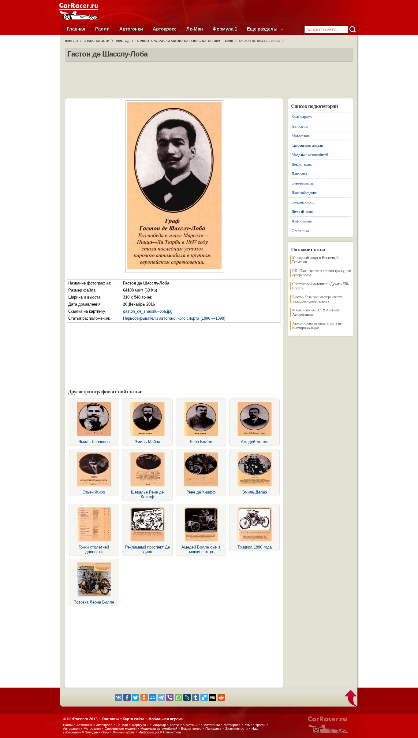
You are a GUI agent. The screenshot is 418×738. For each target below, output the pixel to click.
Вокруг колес (302, 164)
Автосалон (300, 126)
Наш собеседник (304, 193)
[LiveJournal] (187, 697)
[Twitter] (135, 697)
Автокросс (165, 28)
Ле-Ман (194, 28)
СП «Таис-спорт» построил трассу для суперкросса (321, 273)
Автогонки (131, 28)
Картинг (176, 725)
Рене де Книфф (201, 492)
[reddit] (221, 697)
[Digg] (212, 697)
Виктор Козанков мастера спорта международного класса (317, 299)
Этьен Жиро (94, 492)
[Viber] (170, 697)
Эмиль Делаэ (254, 492)
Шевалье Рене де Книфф (147, 494)
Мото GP (193, 725)
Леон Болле (201, 441)
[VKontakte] (118, 697)
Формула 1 (225, 28)
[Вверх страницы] (351, 698)
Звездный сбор (303, 202)
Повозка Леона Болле (93, 602)
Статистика (300, 231)
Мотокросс (232, 725)
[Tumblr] (195, 697)
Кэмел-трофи (302, 117)
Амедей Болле (254, 441)
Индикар (159, 725)
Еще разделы (263, 28)
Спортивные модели (307, 145)
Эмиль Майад (147, 441)
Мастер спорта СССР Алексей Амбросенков (315, 312)
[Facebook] (127, 697)
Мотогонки (211, 725)
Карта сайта (133, 719)
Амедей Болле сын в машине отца (201, 549)
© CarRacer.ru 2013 (80, 719)
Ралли (102, 28)
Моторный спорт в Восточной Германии (315, 259)
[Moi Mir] (152, 697)
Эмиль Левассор (94, 441)
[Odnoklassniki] (144, 697)
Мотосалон (300, 136)
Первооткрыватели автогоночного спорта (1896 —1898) (174, 318)
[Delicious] (204, 697)
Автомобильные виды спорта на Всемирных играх (316, 325)
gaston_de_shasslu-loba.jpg (147, 311)
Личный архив (303, 212)
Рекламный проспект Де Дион (147, 549)
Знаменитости (302, 183)
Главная (76, 28)
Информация (302, 221)
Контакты (110, 719)
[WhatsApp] (178, 697)
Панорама (299, 174)
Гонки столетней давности (94, 549)
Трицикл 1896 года (254, 547)
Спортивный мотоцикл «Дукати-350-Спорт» (320, 286)
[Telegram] (161, 697)
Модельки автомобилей (310, 155)
